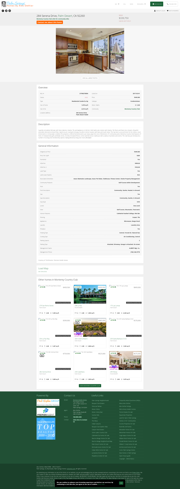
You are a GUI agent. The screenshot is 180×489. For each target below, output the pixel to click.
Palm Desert (65, 16)
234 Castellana (79, 372)
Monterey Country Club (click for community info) (53, 19)
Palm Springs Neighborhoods (100, 400)
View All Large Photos (90, 78)
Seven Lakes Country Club (99, 432)
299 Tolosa (113, 372)
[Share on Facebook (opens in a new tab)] (2, 10)
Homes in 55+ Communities (127, 421)
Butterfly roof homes (125, 427)
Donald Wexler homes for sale (128, 441)
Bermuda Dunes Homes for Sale (101, 447)
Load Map (43, 268)
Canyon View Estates (98, 429)
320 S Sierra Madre (81, 339)
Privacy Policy (136, 472)
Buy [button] (116, 4)
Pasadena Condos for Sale (99, 456)
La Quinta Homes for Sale (99, 453)
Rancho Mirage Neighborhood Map (102, 441)
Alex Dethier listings (125, 406)
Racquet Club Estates (98, 403)
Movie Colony (96, 409)
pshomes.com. (71, 469)
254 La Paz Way (44, 339)
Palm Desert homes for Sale (100, 444)
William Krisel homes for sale (127, 438)
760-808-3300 (172, 4)
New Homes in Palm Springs (127, 453)
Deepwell (94, 418)
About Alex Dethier (124, 403)
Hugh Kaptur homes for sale (127, 435)
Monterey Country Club (132, 109)
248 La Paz (78, 306)
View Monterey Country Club (90, 386)
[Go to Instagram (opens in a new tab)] (9, 10)
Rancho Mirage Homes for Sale (101, 438)
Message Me (158, 4)
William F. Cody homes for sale (128, 444)
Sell (124, 4)
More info (101, 484)
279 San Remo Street (46, 306)
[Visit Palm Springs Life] (46, 428)
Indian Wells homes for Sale (100, 450)
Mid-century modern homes (127, 409)
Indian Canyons (96, 424)
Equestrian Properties (125, 415)
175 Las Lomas (115, 306)
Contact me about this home (50, 22)
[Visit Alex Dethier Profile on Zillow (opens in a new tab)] (46, 412)
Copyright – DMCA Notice (126, 459)
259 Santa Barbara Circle (118, 339)
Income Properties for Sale (127, 424)
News (131, 4)
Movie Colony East (97, 412)
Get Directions (42, 271)
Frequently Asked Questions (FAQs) (129, 400)
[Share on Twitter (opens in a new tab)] (6, 10)
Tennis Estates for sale (126, 412)
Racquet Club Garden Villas (100, 427)
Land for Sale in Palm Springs (127, 418)
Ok (121, 483)
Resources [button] (140, 4)
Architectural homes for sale (127, 447)
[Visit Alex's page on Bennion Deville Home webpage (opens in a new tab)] (48, 402)
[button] (172, 11)
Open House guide (124, 456)
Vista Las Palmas (97, 406)
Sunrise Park (95, 415)
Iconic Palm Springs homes (127, 450)
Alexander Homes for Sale (127, 429)
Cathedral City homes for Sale (100, 435)
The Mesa (95, 421)
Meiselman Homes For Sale (127, 432)
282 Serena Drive (45, 372)
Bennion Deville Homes (80, 400)
